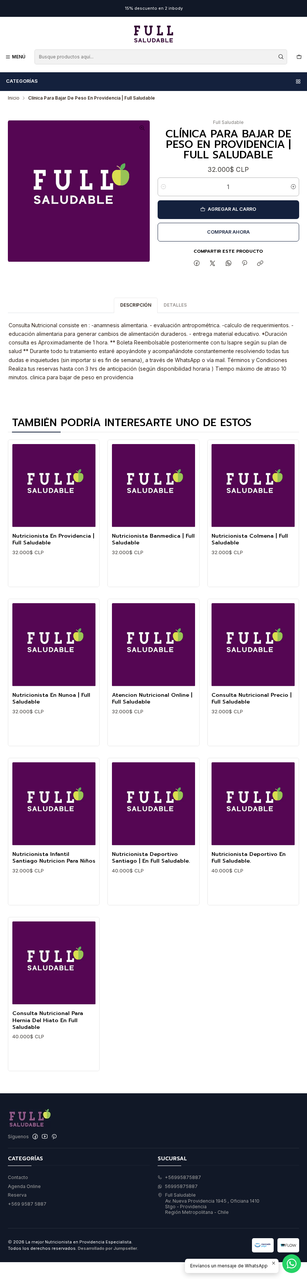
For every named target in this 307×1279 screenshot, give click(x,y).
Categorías (22, 81)
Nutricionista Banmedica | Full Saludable (153, 539)
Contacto (18, 1177)
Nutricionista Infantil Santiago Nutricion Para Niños (53, 857)
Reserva (17, 1195)
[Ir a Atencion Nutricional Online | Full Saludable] (153, 644)
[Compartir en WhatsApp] (228, 264)
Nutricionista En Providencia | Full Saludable (53, 539)
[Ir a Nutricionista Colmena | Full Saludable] (253, 485)
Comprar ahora (228, 232)
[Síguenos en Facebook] (35, 1136)
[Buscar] (280, 56)
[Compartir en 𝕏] (212, 264)
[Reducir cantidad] (163, 187)
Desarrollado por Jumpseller (107, 1248)
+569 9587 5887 (27, 1204)
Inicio (13, 98)
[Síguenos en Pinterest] (54, 1136)
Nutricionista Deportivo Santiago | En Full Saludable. (151, 857)
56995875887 (181, 1186)
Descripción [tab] (135, 305)
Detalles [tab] (175, 305)
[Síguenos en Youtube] (45, 1136)
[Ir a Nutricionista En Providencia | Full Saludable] (53, 485)
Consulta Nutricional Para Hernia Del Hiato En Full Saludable (47, 1020)
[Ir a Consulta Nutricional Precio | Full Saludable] (253, 644)
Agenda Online (24, 1186)
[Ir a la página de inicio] (153, 34)
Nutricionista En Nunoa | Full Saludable (51, 698)
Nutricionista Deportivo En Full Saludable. (249, 857)
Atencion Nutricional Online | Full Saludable (152, 698)
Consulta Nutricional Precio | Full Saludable (252, 698)
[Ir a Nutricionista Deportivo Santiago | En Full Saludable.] (153, 803)
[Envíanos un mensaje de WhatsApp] (291, 1263)
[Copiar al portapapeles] (260, 264)
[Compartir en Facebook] (196, 264)
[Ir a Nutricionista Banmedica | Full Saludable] (153, 485)
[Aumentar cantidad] (293, 187)
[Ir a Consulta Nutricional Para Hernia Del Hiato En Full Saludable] (53, 963)
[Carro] (299, 56)
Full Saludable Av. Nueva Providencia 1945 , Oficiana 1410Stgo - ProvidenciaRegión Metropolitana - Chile (212, 1203)
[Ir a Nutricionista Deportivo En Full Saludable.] (253, 803)
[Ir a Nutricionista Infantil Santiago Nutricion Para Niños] (53, 803)
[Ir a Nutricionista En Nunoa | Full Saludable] (53, 644)
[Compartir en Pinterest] (244, 264)
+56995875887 (183, 1177)
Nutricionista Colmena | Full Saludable (250, 539)
